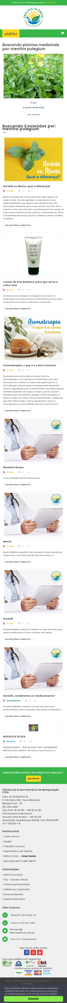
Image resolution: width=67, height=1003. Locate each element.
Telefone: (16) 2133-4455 (22, 922)
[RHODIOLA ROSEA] (33, 727)
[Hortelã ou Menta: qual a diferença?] (33, 159)
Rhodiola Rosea (13, 467)
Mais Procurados (13, 874)
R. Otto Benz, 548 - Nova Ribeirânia (21, 800)
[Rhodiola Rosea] (33, 440)
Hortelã (8, 618)
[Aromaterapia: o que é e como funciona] (33, 338)
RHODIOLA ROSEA (14, 736)
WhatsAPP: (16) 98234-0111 (23, 915)
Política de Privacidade (17, 884)
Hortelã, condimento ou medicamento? (29, 695)
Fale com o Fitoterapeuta (23, 939)
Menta (7, 541)
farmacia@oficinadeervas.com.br (22, 931)
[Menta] (33, 514)
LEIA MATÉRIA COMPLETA (18, 225)
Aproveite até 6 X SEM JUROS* (20, 861)
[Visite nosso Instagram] (33, 952)
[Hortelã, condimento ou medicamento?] (33, 669)
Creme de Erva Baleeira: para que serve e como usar (30, 283)
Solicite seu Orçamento (17, 889)
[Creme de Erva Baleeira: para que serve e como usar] (33, 255)
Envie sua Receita (13, 894)
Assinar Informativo (14, 899)
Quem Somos (11, 836)
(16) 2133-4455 (10, 806)
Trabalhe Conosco (14, 846)
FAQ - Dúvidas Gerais (16, 879)
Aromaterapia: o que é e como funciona (29, 365)
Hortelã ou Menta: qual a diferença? (27, 186)
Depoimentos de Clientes (18, 851)
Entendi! (33, 998)
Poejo (33, 102)
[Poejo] (33, 76)
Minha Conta (11, 856)
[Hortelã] (33, 592)
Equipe (7, 841)
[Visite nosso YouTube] (40, 952)
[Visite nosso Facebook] (26, 952)
